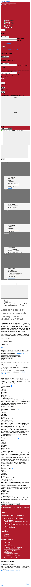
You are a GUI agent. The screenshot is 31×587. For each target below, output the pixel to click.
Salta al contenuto (5, 1)
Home (5, 299)
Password (19, 40)
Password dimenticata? (7, 43)
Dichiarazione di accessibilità (12, 549)
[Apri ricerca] (16, 138)
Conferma (9, 128)
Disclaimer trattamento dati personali (10, 570)
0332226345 (10, 520)
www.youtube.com (6, 468)
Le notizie (7, 302)
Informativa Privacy (9, 545)
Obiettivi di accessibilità (10, 550)
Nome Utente (20, 38)
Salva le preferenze (14, 504)
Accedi (3, 30)
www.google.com (6, 386)
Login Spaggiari (16, 71)
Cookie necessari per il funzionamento (11, 378)
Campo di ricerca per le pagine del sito (11, 282)
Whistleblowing (8, 552)
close (2, 159)
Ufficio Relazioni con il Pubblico (13, 547)
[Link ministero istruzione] (8, 3)
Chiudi (2, 83)
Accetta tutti (6, 358)
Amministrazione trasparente (12, 555)
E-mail (19, 65)
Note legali (7, 544)
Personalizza (4, 356)
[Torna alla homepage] (15, 130)
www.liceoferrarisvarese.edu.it (9, 409)
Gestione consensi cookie (11, 553)
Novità (6, 301)
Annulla (3, 128)
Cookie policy (8, 542)
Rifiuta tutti (15, 356)
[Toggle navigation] (14, 151)
